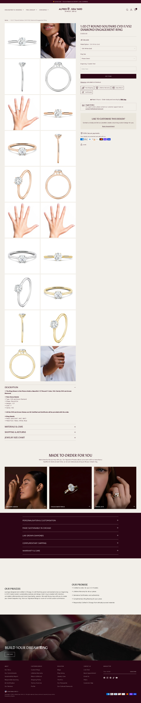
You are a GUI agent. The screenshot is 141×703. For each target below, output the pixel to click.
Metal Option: (90, 44)
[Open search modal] (127, 10)
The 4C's (60, 680)
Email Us (86, 676)
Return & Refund (36, 676)
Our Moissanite (62, 683)
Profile (33, 686)
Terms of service (36, 683)
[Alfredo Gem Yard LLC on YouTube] (117, 678)
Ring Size (83, 54)
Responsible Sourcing (12, 680)
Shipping (83, 82)
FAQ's (85, 680)
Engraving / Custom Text (87, 64)
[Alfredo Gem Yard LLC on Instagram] (107, 678)
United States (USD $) (12, 691)
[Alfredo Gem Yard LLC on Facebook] (104, 678)
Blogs (59, 670)
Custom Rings (35, 670)
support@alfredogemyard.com (94, 109)
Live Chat (86, 670)
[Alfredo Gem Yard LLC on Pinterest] (111, 678)
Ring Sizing (61, 673)
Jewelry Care (61, 676)
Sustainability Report (11, 676)
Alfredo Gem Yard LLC (19, 694)
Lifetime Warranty (37, 673)
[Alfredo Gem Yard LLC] (70, 9)
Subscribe (133, 671)
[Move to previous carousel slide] (130, 566)
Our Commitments (11, 673)
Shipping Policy (36, 680)
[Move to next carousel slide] (134, 566)
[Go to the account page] (131, 10)
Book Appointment (108, 126)
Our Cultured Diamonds (65, 686)
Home (6, 20)
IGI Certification (10, 683)
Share (84, 144)
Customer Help (88, 683)
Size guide (86, 39)
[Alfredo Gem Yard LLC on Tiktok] (114, 678)
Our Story (8, 670)
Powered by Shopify (10, 696)
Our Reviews (9, 686)
